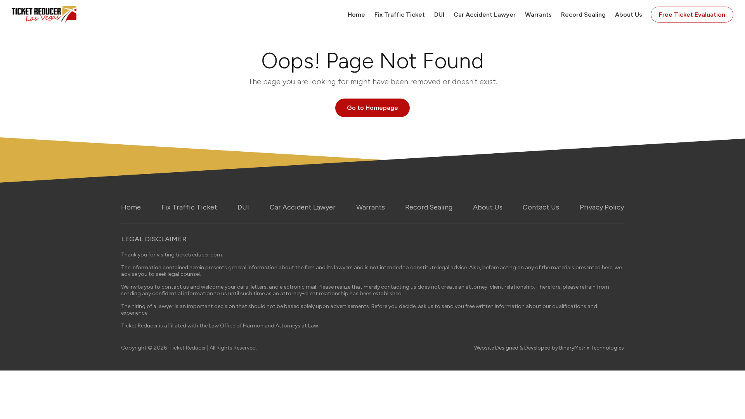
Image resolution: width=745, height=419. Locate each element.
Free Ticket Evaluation (692, 14)
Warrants (538, 14)
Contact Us (541, 207)
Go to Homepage (372, 107)
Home (356, 14)
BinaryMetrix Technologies (591, 348)
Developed (537, 348)
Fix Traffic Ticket (399, 14)
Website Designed (496, 348)
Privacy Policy (602, 207)
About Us (628, 14)
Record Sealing (583, 14)
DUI (439, 14)
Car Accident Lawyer (485, 14)
